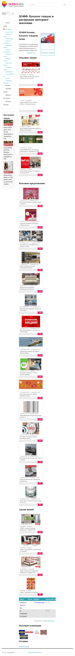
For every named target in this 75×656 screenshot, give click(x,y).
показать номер (40, 602)
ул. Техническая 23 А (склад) (23, 613)
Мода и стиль (9, 32)
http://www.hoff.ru (50, 621)
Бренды (8, 85)
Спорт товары (9, 38)
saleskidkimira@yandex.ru (35, 652)
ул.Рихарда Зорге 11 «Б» (23, 605)
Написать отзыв (24, 646)
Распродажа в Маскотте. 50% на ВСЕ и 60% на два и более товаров (8, 179)
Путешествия (9, 71)
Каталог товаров (48, 53)
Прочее (7, 78)
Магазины (8, 29)
